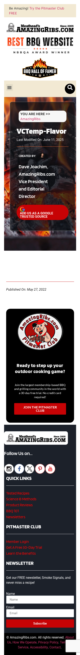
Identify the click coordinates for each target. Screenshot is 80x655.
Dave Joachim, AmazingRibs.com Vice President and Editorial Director (37, 181)
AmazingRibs (30, 119)
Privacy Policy (48, 642)
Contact (55, 647)
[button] (9, 87)
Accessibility (39, 647)
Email (10, 607)
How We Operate (25, 642)
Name (10, 593)
